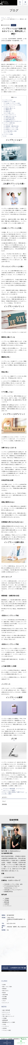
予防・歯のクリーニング (8, 1016)
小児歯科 (4, 1018)
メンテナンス (8, 132)
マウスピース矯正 (6, 1030)
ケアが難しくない (9, 113)
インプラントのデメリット (9, 114)
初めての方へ (5, 990)
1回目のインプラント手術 (11, 127)
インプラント (5, 1026)
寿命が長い (7, 111)
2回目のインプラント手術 (11, 129)
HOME (4, 984)
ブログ (8, 17)
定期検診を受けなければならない (13, 121)
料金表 (4, 992)
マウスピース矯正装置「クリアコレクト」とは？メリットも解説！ (14, 789)
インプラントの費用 (7, 134)
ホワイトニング (6, 1012)
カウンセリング (8, 124)
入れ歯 (4, 1024)
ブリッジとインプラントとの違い (13, 104)
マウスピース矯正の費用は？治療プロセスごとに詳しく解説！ (12, 792)
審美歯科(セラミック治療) (8, 1022)
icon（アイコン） (6, 1014)
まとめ (4, 136)
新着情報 (4, 804)
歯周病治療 (5, 1020)
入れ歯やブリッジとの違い (9, 101)
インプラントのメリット (8, 106)
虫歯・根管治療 (6, 1010)
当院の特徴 (5, 994)
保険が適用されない (9, 119)
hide (15, 97)
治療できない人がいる (10, 116)
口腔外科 (4, 1028)
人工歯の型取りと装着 (10, 131)
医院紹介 (4, 988)
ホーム (2, 17)
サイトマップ (5, 1002)
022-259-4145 (11, 923)
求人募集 (4, 996)
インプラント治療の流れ (8, 123)
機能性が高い (8, 109)
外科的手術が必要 (9, 118)
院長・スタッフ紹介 (7, 986)
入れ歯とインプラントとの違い (12, 103)
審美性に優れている (9, 108)
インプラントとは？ (7, 100)
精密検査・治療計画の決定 (11, 126)
